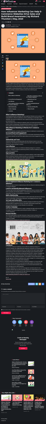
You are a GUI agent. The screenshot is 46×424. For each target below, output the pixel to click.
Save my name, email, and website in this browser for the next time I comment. (16, 309)
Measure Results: (31, 108)
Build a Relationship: (13, 106)
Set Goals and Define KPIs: (33, 106)
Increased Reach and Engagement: (15, 99)
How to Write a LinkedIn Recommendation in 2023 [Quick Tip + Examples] (19, 383)
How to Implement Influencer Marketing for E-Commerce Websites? (15, 104)
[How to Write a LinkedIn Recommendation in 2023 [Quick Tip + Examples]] (31, 384)
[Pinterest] (26, 323)
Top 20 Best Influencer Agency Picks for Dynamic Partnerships (17, 404)
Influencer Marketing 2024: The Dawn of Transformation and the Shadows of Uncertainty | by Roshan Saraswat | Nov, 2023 (6, 406)
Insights (13, 379)
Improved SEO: (30, 101)
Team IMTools (8, 24)
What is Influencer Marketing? (14, 95)
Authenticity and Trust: (32, 99)
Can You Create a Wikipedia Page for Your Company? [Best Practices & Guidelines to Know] (19, 377)
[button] (25, 71)
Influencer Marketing (6, 8)
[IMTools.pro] (9, 1)
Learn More (23, 348)
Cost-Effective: (11, 101)
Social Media (17, 379)
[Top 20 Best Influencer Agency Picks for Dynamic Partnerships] (31, 371)
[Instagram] (32, 323)
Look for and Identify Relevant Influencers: (32, 104)
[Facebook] (14, 323)
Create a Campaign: (12, 108)
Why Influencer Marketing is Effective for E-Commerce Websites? (34, 96)
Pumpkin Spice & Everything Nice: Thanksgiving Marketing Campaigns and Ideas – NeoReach (39, 405)
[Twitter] (20, 323)
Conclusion (11, 111)
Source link (8, 279)
